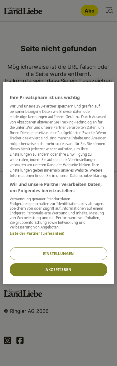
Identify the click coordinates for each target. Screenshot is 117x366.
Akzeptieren (58, 270)
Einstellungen (58, 253)
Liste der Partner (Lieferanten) (37, 233)
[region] (58, 183)
